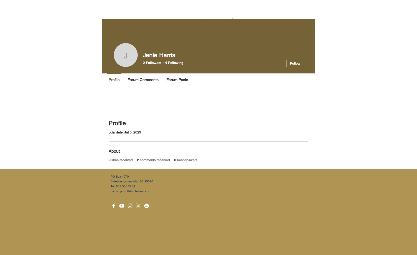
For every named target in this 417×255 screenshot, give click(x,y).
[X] (138, 206)
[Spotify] (147, 206)
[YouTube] (122, 206)
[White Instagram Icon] (130, 206)
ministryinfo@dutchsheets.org (131, 191)
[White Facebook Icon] (114, 206)
